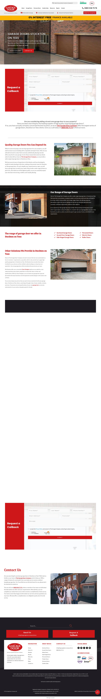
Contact (63, 8)
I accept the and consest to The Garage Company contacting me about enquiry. (52, 95)
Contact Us (28, 50)
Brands (29, 654)
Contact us (30, 663)
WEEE (76, 691)
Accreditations (83, 653)
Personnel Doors (46, 656)
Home (29, 648)
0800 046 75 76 (67, 128)
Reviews (30, 652)
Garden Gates (45, 663)
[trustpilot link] (83, 2)
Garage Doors (29, 8)
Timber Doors (45, 659)
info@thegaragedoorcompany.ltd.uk (27, 635)
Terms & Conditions (93, 691)
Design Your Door (15, 50)
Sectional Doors (46, 648)
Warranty (30, 656)
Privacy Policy (39, 95)
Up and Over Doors (46, 650)
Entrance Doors (37, 8)
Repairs (58, 8)
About (23, 8)
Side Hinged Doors (46, 654)
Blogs (29, 661)
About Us (30, 650)
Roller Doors (45, 652)
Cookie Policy (80, 691)
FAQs (29, 659)
